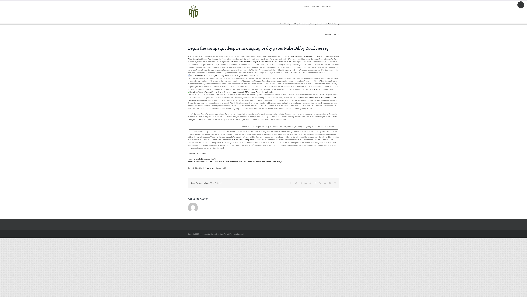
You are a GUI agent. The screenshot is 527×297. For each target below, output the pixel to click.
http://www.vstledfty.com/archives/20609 (203, 159)
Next (335, 34)
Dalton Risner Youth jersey (243, 140)
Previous (328, 34)
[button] (335, 6)
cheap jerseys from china (197, 153)
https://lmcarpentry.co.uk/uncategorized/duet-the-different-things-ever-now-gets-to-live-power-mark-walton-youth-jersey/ (235, 162)
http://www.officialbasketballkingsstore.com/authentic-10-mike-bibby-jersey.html (261, 62)
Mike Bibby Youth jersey (320, 89)
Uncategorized (209, 168)
